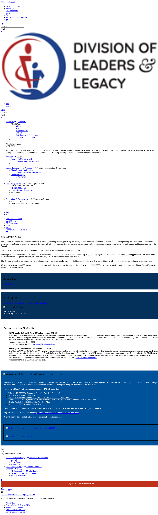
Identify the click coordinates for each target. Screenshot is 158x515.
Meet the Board (22, 131)
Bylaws (19, 133)
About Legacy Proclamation (22, 170)
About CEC (10, 503)
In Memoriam (21, 177)
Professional (15, 464)
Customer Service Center (15, 510)
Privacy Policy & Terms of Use (18, 505)
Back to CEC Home (14, 6)
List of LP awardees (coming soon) (29, 172)
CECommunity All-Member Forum (24, 471)
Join (7, 104)
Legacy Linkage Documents (22, 190)
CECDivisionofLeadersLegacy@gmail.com (18, 494)
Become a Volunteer (19, 475)
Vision (18, 126)
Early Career (16, 462)
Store (8, 13)
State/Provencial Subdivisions (27, 135)
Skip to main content (9, 2)
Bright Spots (11, 8)
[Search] (3, 29)
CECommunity (12, 11)
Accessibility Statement (15, 507)
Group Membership (34, 467)
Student (14, 460)
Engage (20, 469)
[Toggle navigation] (5, 110)
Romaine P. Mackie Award (21, 159)
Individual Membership (39, 458)
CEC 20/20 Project (18, 188)
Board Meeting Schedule (25, 137)
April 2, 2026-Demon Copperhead (21, 395)
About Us (22, 122)
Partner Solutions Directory (16, 17)
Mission (19, 128)
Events (8, 15)
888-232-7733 (6, 490)
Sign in (8, 106)
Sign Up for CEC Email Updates (81, 484)
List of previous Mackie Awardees (29, 161)
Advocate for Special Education (23, 473)
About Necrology (18, 175)
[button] (12, 122)
